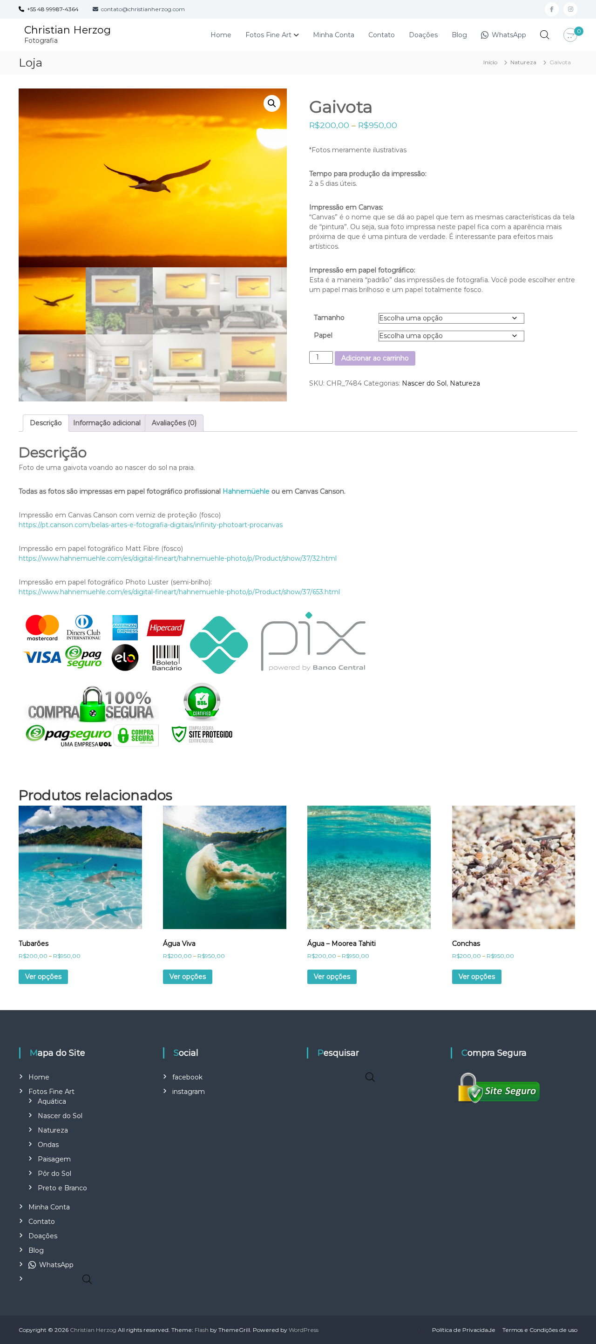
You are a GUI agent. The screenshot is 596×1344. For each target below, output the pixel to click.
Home (220, 35)
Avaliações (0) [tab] (174, 423)
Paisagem (54, 1159)
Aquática (52, 1101)
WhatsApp (508, 35)
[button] (272, 103)
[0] (570, 35)
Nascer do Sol (424, 383)
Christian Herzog (67, 30)
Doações (423, 35)
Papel (323, 335)
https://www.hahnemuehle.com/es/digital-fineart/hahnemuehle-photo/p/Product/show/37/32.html (178, 558)
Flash (202, 1329)
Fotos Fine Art (268, 35)
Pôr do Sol (54, 1173)
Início (490, 62)
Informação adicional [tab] (107, 423)
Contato (381, 35)
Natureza (523, 62)
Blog (459, 35)
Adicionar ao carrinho (375, 358)
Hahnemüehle (246, 491)
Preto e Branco (62, 1188)
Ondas (48, 1144)
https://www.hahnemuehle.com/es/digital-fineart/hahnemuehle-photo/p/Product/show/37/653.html (179, 592)
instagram (188, 1091)
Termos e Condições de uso (539, 1329)
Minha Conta (333, 35)
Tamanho (329, 317)
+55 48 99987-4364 (51, 9)
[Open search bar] (544, 34)
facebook (187, 1077)
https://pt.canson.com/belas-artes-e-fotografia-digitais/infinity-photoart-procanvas (151, 525)
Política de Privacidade (463, 1329)
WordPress (303, 1329)
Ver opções (43, 976)
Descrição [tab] (46, 423)
